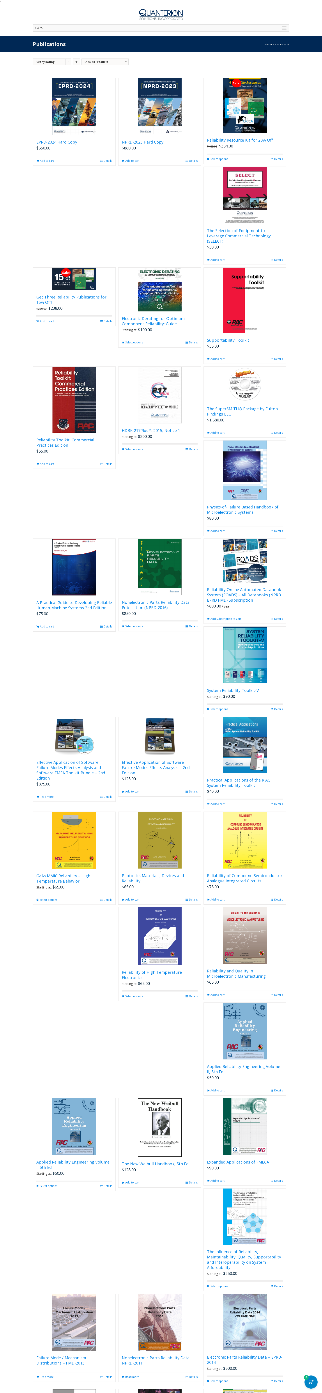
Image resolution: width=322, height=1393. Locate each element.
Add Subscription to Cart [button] (226, 619)
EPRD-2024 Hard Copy (56, 142)
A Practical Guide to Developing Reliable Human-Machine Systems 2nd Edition (74, 605)
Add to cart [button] (47, 161)
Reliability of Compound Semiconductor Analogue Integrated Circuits (244, 878)
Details (108, 161)
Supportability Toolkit (228, 340)
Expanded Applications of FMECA (238, 1162)
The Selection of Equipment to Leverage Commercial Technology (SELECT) (239, 236)
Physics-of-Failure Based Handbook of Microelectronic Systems (242, 509)
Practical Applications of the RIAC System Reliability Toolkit (238, 782)
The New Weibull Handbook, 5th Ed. (155, 1163)
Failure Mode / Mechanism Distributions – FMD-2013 (61, 1360)
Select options (219, 159)
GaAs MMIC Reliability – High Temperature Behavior (63, 878)
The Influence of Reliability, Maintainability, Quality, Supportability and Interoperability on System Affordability (244, 1259)
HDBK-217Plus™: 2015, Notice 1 (151, 430)
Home (268, 44)
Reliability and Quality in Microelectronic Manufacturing (236, 973)
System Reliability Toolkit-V (233, 690)
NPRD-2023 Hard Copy (142, 142)
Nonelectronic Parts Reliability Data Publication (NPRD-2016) (155, 605)
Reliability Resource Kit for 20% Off (240, 140)
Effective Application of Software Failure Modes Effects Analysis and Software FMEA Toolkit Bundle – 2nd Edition (70, 770)
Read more (47, 797)
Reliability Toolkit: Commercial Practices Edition (65, 442)
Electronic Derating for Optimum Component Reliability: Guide (153, 321)
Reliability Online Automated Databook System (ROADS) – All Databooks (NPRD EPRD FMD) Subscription (244, 595)
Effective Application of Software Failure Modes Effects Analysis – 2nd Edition (156, 767)
